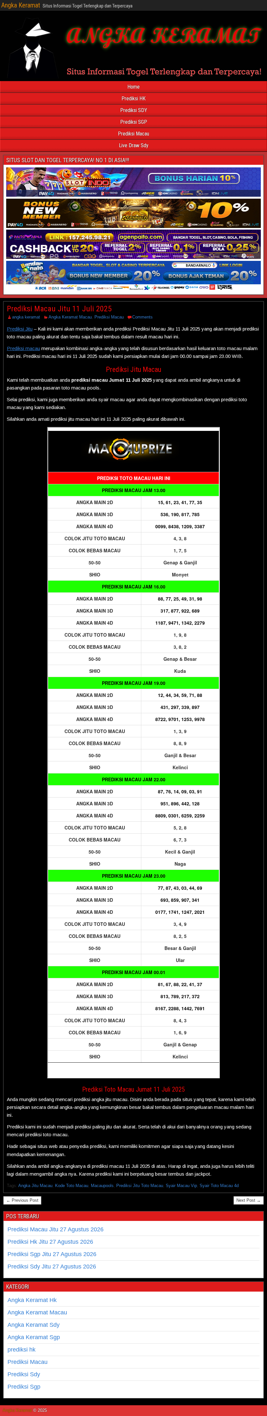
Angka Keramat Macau (70, 317)
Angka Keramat (20, 5)
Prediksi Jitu (20, 329)
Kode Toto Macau (71, 1185)
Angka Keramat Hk (32, 1300)
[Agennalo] (133, 226)
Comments (142, 317)
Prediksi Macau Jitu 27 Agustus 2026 (55, 1229)
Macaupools (102, 1185)
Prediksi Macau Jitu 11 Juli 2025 (59, 308)
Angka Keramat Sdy (33, 1325)
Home (133, 87)
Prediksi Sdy (23, 1374)
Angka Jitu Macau (35, 1185)
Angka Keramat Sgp (33, 1337)
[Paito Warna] (133, 257)
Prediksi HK (133, 98)
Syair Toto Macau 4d (219, 1185)
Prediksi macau (23, 348)
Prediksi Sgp (23, 1386)
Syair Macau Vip (181, 1185)
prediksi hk (21, 1349)
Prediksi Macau (133, 134)
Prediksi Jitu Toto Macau (139, 1185)
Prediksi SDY (133, 110)
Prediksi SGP (133, 122)
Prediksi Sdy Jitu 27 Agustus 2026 (51, 1266)
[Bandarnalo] (133, 288)
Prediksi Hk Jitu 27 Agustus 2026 (50, 1242)
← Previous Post (22, 1200)
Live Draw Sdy (133, 145)
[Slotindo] (133, 195)
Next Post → (248, 1200)
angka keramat (26, 317)
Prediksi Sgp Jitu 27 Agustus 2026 (51, 1254)
